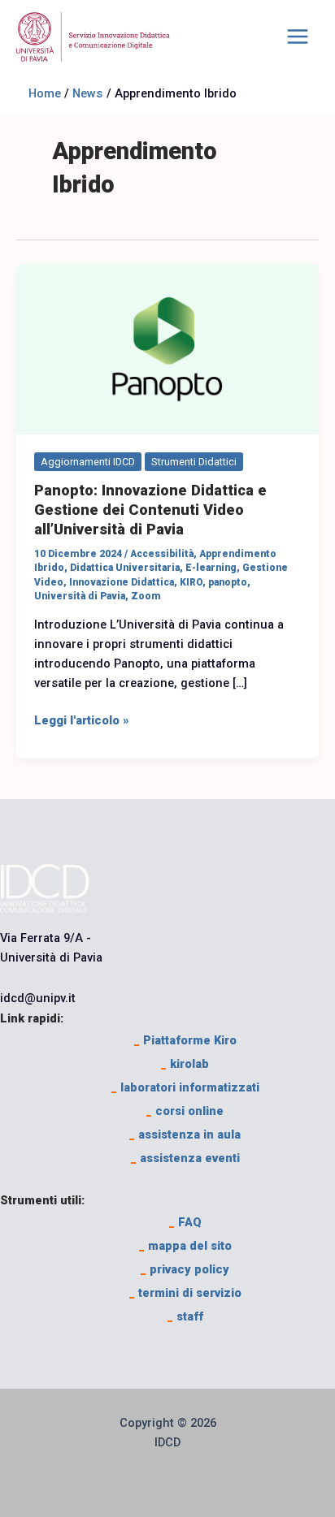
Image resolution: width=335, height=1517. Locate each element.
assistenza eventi (185, 1158)
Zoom (146, 596)
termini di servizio (185, 1293)
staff (185, 1316)
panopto (227, 582)
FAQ (185, 1222)
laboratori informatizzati (185, 1087)
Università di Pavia (79, 596)
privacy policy (185, 1269)
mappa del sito (185, 1245)
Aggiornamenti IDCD (88, 462)
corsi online (185, 1111)
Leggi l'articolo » (81, 719)
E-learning (211, 567)
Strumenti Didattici (194, 462)
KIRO (191, 582)
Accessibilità (162, 554)
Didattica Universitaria (125, 567)
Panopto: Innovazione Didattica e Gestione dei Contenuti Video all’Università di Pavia (150, 509)
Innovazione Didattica (121, 582)
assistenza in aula (185, 1134)
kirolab (185, 1064)
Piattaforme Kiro (185, 1040)
